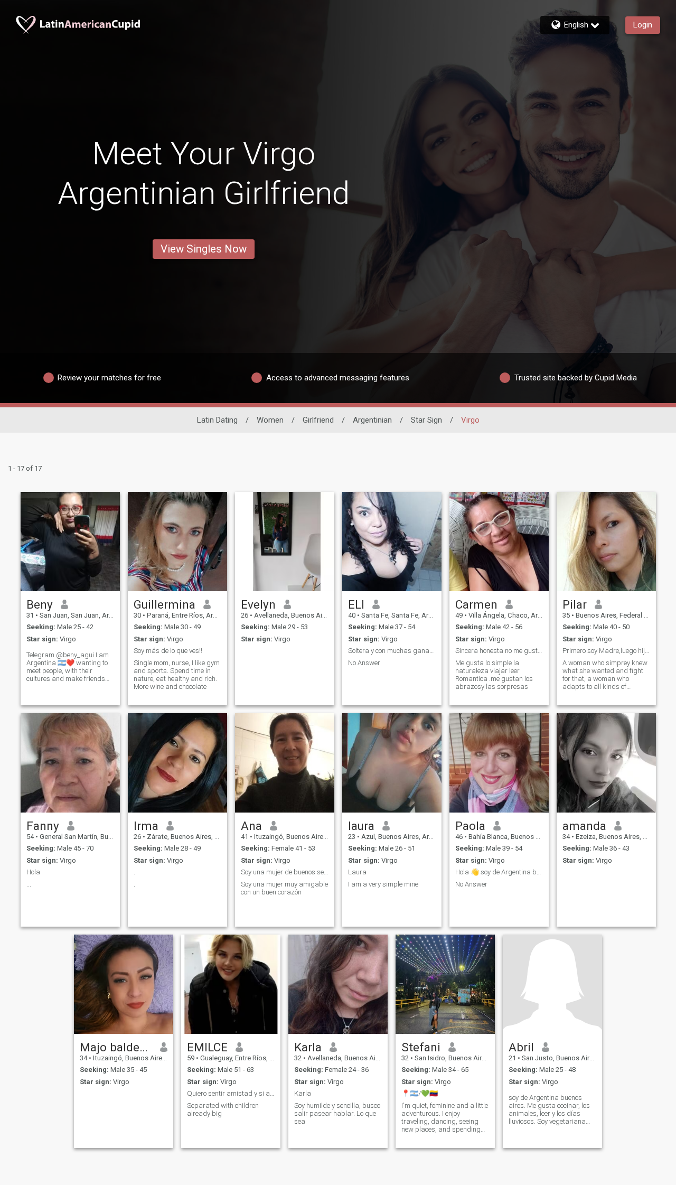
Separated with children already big (223, 1109)
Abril (521, 1047)
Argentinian (372, 420)
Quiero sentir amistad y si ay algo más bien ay (231, 1093)
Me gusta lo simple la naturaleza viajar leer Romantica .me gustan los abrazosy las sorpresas (494, 675)
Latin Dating (217, 420)
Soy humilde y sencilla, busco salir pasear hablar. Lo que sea (337, 1113)
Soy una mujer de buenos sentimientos (284, 872)
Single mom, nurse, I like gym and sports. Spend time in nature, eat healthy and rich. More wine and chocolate (177, 675)
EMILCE (207, 1047)
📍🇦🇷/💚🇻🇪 (419, 1093)
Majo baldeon (116, 1047)
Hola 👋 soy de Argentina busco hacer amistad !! (499, 872)
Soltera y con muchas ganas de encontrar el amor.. (392, 651)
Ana (251, 826)
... (28, 884)
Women (270, 420)
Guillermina (164, 604)
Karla (308, 1047)
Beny (39, 604)
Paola (470, 826)
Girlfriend (318, 420)
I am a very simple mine (383, 884)
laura (361, 826)
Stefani (420, 1047)
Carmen (476, 604)
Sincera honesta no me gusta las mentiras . (499, 651)
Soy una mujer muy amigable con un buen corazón (284, 888)
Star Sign (426, 420)
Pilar (574, 604)
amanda (584, 826)
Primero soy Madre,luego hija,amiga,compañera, (606, 651)
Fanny (42, 826)
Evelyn (258, 604)
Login (642, 25)
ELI (356, 604)
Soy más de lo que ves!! (168, 651)
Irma (146, 826)
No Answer (364, 663)
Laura (357, 872)
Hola (33, 872)
